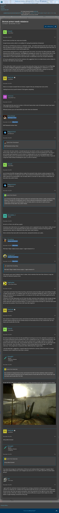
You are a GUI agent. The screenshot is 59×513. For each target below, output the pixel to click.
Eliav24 (6, 23)
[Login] (53, 2)
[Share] (55, 26)
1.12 (54, 13)
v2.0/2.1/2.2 (7, 13)
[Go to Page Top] (56, 510)
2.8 (21, 13)
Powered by (30, 510)
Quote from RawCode (12, 369)
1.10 (48, 13)
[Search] (49, 1)
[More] (55, 37)
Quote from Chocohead (13, 142)
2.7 (19, 13)
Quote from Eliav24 (11, 195)
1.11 (51, 13)
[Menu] (57, 1)
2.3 (11, 13)
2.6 (16, 13)
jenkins (35, 11)
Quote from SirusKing (12, 266)
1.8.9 (41, 13)
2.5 (14, 13)
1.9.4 (44, 13)
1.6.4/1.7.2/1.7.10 (34, 13)
